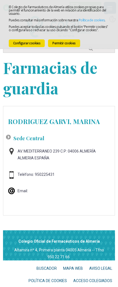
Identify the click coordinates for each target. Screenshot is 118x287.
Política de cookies (92, 20)
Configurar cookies (26, 43)
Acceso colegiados (92, 281)
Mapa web (73, 268)
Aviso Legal (100, 268)
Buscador (46, 268)
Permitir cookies (63, 43)
